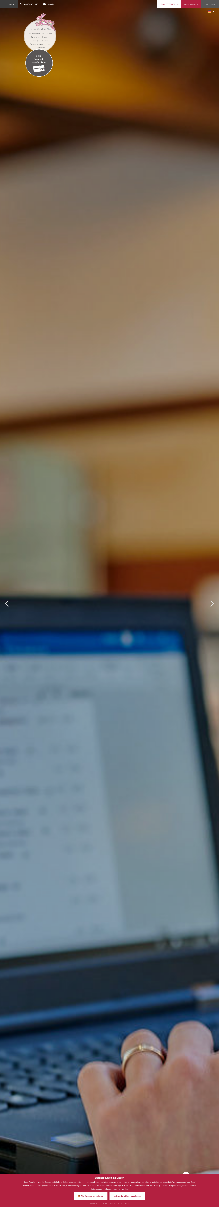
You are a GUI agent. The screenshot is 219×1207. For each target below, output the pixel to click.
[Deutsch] (211, 11)
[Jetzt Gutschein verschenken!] (39, 63)
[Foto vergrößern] (109, 603)
